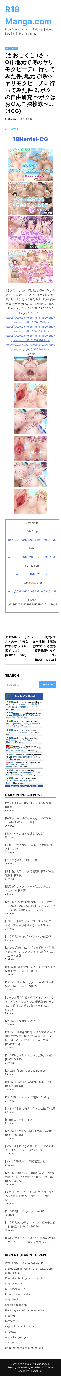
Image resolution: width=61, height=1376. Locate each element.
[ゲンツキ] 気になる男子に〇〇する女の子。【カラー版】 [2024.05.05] (29, 1148)
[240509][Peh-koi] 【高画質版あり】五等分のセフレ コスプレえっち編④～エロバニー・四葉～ (30, 951)
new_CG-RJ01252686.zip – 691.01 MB (32, 539)
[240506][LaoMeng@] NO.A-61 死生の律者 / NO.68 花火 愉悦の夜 (29, 984)
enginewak (12, 1299)
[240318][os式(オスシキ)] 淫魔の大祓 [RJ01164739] (28, 1057)
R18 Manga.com (41, 1363)
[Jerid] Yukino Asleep (19, 1294)
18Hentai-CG (11, 48)
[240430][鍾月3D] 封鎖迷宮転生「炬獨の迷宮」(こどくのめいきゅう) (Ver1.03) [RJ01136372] (30, 1176)
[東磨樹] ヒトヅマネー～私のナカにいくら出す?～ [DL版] (29, 888)
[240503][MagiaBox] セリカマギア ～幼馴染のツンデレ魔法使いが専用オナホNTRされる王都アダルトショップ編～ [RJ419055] (30, 1038)
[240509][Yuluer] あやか (20, 1020)
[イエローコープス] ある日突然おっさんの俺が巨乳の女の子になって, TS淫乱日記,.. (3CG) (29, 1196)
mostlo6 (10, 1315)
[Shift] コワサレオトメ (19, 1119)
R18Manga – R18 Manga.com (19, 732)
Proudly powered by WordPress (26, 1367)
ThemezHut (35, 1370)
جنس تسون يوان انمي (17, 1337)
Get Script (14, 786)
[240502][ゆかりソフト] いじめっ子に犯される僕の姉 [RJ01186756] (30, 1224)
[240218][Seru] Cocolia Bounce (25, 1070)
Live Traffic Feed (24, 696)
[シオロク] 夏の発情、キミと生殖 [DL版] (30, 1108)
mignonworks (13, 1283)
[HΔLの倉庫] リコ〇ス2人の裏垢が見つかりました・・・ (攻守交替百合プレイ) (30, 1240)
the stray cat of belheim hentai (24, 1310)
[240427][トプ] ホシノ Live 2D (24, 1211)
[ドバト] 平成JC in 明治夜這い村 (25, 1161)
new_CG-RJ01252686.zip (32, 574)
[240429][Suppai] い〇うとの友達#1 (28, 936)
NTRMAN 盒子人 (15, 1288)
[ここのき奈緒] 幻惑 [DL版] (22, 860)
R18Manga (11, 119)
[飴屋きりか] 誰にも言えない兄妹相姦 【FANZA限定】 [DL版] (28, 820)
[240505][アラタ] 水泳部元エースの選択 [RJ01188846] (30, 1133)
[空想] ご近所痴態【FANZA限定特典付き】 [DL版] (28, 846)
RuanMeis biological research (24, 1278)
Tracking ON (33, 786)
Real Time (23, 786)
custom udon (13, 1342)
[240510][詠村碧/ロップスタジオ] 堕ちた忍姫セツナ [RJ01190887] (30, 969)
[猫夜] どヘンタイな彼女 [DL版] (24, 833)
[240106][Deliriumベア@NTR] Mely (27, 1097)
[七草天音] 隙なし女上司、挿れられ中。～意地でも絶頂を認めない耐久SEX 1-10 (29, 923)
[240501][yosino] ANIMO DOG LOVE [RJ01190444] (28, 1084)
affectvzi (10, 1331)
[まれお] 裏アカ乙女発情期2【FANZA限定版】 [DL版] (29, 873)
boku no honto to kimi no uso (24, 1347)
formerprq (11, 1321)
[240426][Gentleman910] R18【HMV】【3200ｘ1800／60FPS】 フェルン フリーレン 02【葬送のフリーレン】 (30, 905)
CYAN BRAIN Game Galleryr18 (24, 1263)
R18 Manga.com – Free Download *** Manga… (23, 774)
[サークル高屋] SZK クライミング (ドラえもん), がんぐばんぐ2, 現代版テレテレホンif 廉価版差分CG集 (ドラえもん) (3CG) (29, 1003)
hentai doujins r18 (16, 1304)
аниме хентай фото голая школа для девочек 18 (29, 1270)
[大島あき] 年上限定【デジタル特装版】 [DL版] (29, 805)
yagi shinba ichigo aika (19, 1326)
